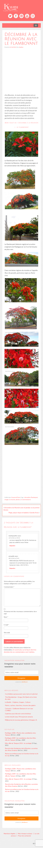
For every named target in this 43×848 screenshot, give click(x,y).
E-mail (6, 625)
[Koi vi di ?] (21, 7)
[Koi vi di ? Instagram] (33, 16)
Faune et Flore (15, 497)
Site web (7, 632)
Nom (6, 617)
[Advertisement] (21, 72)
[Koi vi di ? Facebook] (16, 16)
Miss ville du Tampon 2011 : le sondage (18, 743)
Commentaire (9, 587)
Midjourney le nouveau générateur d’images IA (21, 720)
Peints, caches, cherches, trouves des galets (20, 705)
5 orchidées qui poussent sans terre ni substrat (21, 694)
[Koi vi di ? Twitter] (10, 16)
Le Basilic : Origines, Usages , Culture (17, 702)
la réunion (12, 499)
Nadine (21, 47)
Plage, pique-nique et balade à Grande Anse (23, 513)
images (7, 499)
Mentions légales (10, 833)
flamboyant (34, 497)
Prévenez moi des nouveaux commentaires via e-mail (20, 612)
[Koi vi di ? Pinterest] (21, 16)
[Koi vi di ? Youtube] (27, 16)
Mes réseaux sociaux (25, 833)
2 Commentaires (26, 499)
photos (18, 499)
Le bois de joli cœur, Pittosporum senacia (19, 717)
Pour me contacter (24, 836)
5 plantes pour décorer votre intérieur (18, 714)
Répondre (12, 545)
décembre (27, 497)
